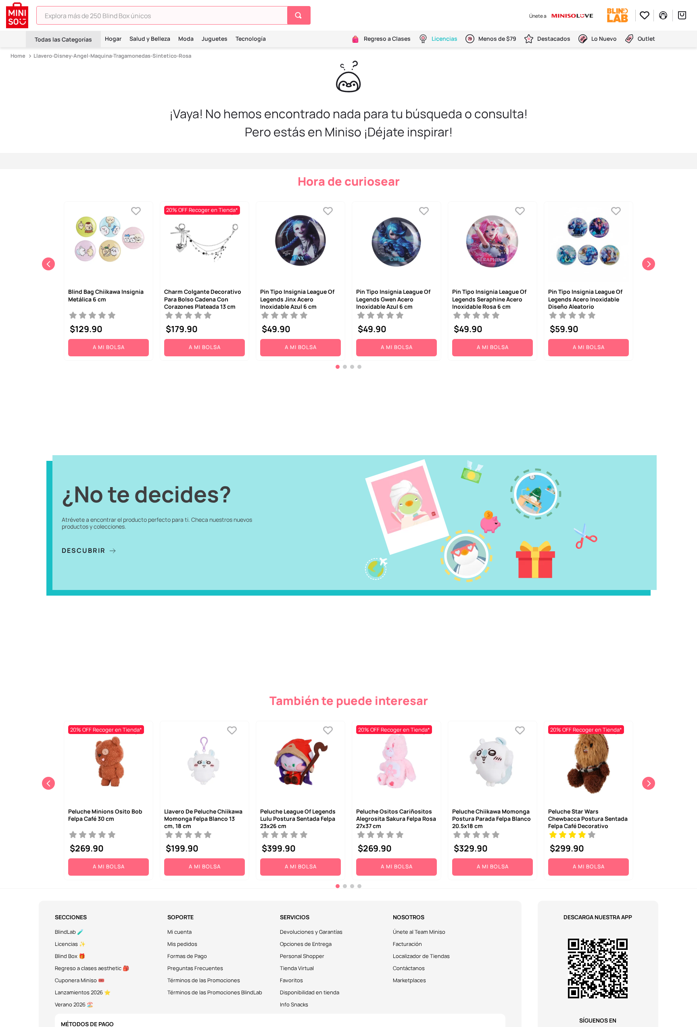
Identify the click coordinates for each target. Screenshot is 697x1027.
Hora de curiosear (349, 181)
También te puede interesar (348, 700)
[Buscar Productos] (300, 15)
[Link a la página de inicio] (18, 56)
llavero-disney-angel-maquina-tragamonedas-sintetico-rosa (112, 55)
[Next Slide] (648, 263)
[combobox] (173, 15)
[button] (338, 367)
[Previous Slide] (48, 263)
